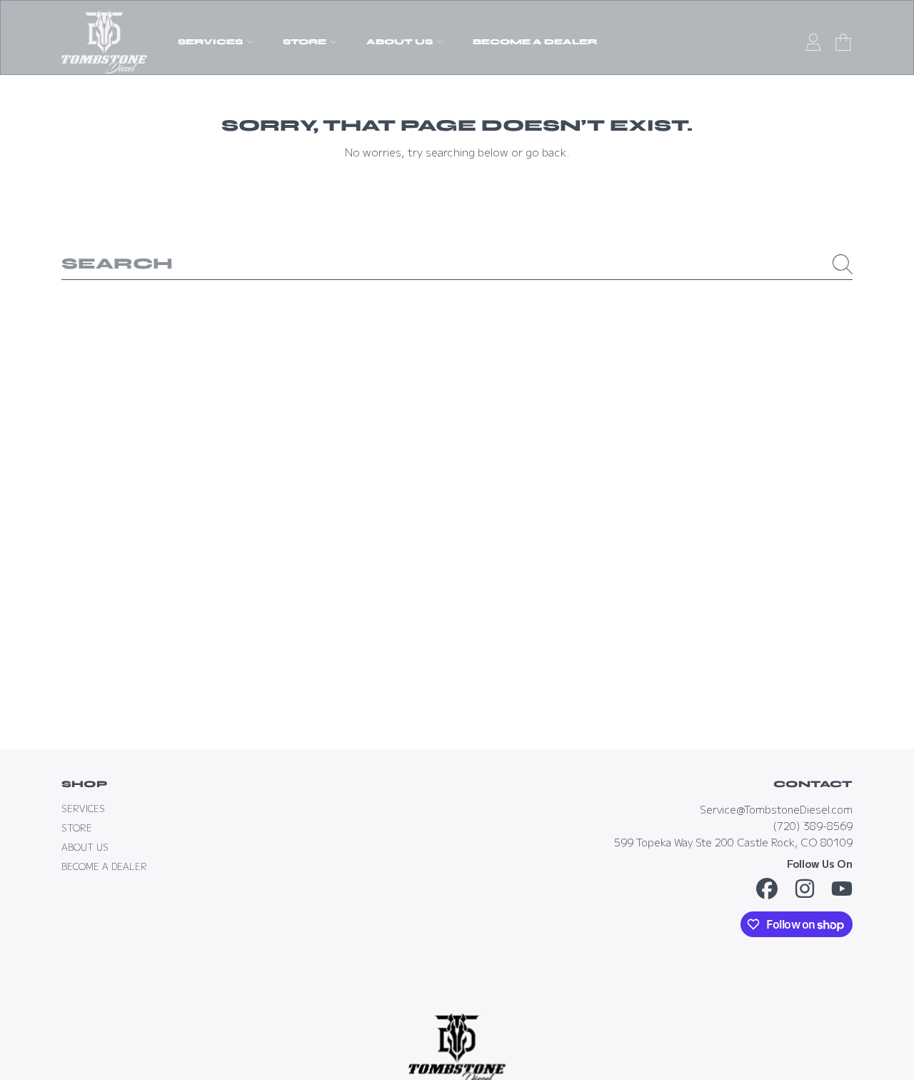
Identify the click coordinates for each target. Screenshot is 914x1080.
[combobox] (457, 264)
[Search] (842, 264)
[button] (843, 42)
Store (305, 41)
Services (211, 41)
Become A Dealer (104, 866)
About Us (400, 41)
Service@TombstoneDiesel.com (776, 808)
